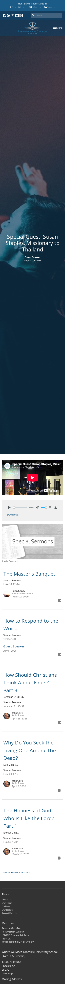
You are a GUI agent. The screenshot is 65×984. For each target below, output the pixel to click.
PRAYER (6, 938)
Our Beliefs (8, 909)
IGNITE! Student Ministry (15, 935)
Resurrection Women (13, 931)
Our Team (7, 902)
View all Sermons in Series (16, 872)
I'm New (6, 906)
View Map (7, 973)
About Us (7, 899)
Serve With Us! (10, 913)
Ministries (8, 923)
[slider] (20, 507)
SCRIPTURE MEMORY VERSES (18, 942)
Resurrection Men (11, 928)
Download (12, 514)
